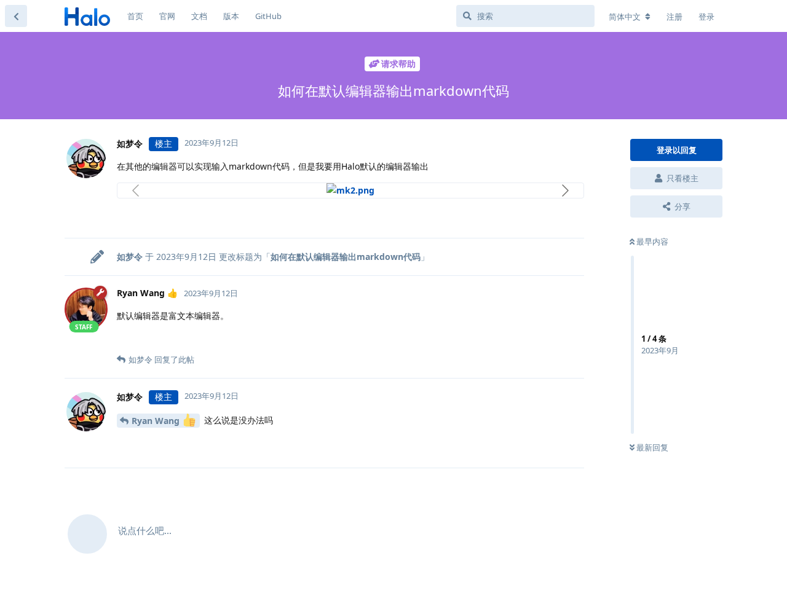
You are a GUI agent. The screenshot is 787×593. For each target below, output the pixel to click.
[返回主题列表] (16, 16)
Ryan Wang (157, 420)
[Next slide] (564, 190)
